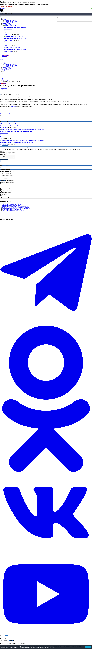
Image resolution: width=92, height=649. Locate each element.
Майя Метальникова (8, 29)
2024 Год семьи (5, 55)
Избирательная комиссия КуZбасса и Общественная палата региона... (16, 142)
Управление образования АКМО (11, 209)
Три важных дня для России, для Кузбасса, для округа (13, 125)
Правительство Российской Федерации (12, 204)
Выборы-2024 (5, 80)
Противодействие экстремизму (10, 65)
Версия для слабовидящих (7, 15)
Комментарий (3, 154)
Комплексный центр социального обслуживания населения (16, 208)
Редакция (4, 19)
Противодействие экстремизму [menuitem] (10, 21)
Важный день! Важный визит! (7, 109)
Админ (5, 88)
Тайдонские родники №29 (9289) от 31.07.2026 (15, 43)
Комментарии (5, 145)
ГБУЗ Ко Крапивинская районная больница (13, 210)
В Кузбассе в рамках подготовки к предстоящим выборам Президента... (17, 131)
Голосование (2, 180)
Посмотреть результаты (9, 180)
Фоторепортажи (5, 53)
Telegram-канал (13, 106)
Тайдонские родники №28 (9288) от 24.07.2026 (15, 49)
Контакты (4, 54)
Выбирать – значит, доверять (7, 136)
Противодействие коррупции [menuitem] (10, 20)
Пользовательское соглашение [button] (49, 647)
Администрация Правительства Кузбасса (11, 205)
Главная (3, 18)
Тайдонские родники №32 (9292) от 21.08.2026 (15, 27)
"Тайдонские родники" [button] (6, 24)
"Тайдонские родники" (6, 68)
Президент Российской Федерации (12, 203)
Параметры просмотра (4, 197)
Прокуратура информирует (9, 66)
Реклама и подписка (6, 23)
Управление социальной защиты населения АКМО (15, 207)
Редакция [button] (4, 63)
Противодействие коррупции (10, 64)
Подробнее (2, 8)
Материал (4, 79)
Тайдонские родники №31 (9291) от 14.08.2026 (15, 32)
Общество (4, 56)
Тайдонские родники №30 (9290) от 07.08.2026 (15, 38)
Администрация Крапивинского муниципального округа (15, 206)
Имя (1, 151)
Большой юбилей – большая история (8, 113)
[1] (3, 71)
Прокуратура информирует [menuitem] (9, 22)
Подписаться (12, 640)
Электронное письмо (4, 152)
